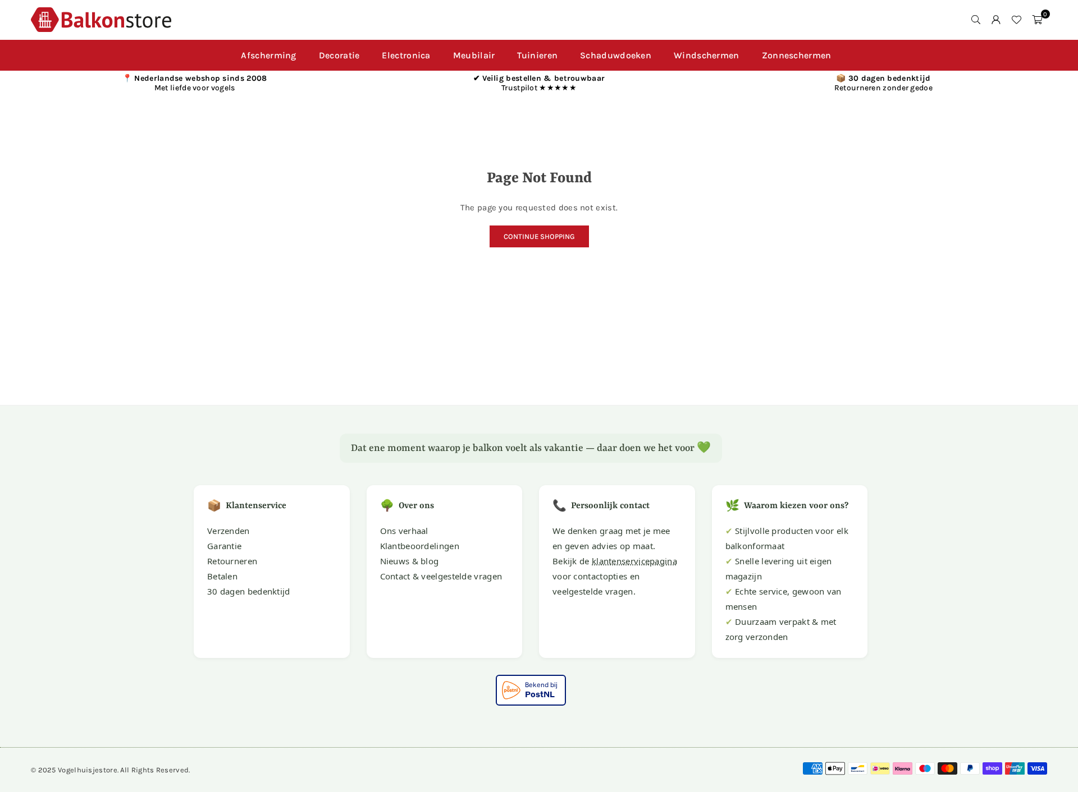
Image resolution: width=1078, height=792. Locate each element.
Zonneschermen (797, 55)
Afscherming (268, 55)
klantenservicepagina (634, 561)
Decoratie (339, 55)
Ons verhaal (404, 530)
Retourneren (232, 561)
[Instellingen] (996, 20)
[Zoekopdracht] (976, 20)
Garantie (224, 545)
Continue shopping (539, 236)
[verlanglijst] (1016, 20)
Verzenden (228, 530)
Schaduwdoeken (615, 55)
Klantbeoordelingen (419, 545)
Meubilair (474, 55)
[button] (1037, 20)
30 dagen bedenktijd (248, 591)
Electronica (406, 55)
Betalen (222, 576)
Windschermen (706, 55)
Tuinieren (537, 55)
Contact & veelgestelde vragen (441, 576)
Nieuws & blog (409, 561)
